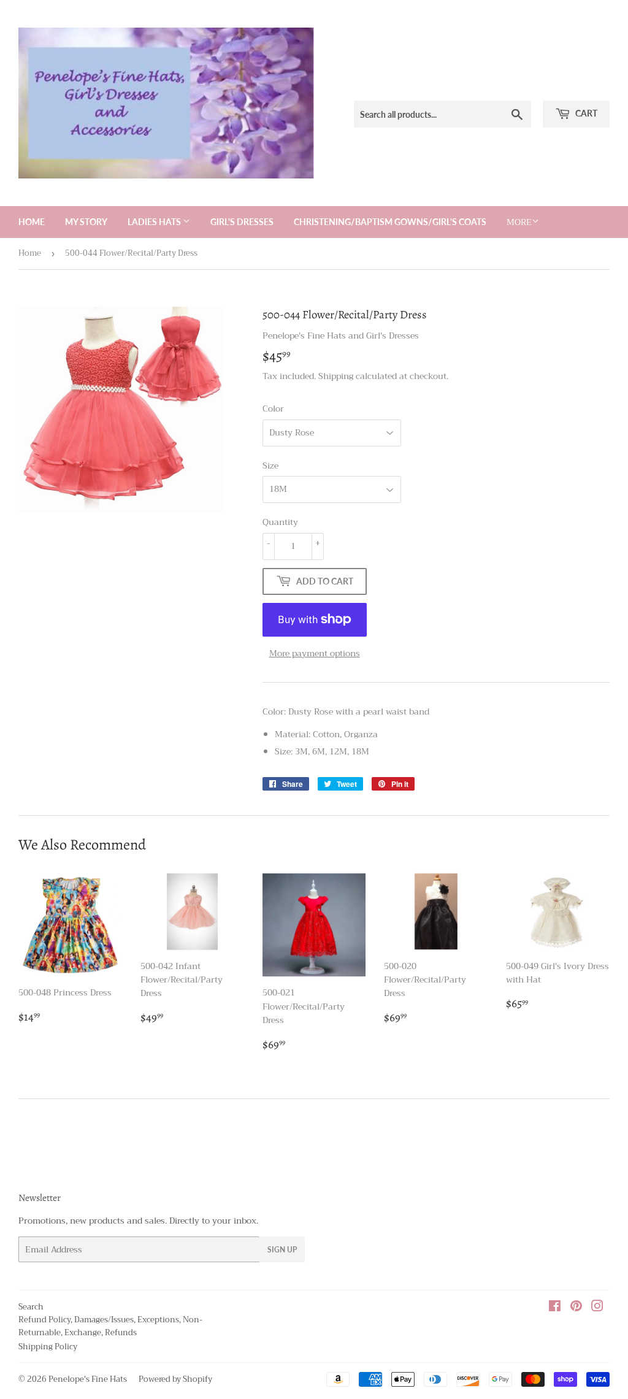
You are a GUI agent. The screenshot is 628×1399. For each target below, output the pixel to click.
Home (31, 222)
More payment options (314, 653)
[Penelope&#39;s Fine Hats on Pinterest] (576, 1307)
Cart (585, 113)
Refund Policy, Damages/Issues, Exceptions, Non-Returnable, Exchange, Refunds (110, 1326)
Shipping (335, 376)
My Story (86, 222)
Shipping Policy (47, 1347)
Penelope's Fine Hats (87, 1379)
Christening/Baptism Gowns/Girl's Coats (390, 222)
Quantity (280, 522)
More (519, 222)
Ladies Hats (155, 222)
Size (270, 465)
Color (273, 408)
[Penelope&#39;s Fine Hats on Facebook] (554, 1307)
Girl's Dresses (242, 222)
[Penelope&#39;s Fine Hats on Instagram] (597, 1307)
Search (31, 1307)
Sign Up (282, 1249)
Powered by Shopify (175, 1379)
